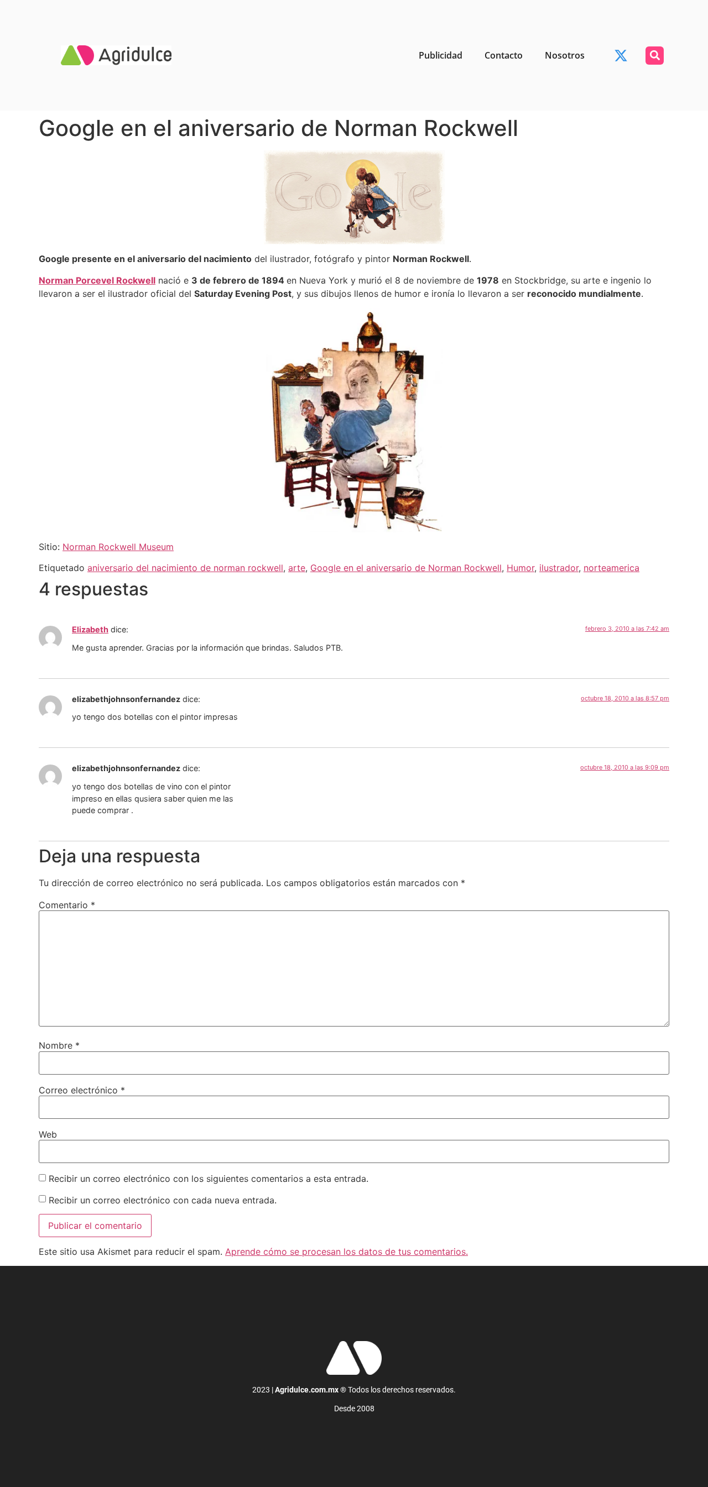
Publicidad (440, 55)
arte (296, 567)
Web (48, 1134)
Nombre (59, 1045)
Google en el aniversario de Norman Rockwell (406, 567)
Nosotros (565, 55)
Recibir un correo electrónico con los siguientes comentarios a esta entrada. (208, 1178)
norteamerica (611, 567)
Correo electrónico (82, 1090)
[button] (654, 55)
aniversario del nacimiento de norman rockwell (185, 567)
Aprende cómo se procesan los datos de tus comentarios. (346, 1251)
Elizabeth (90, 629)
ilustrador (559, 567)
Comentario (67, 904)
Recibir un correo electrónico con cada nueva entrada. (163, 1200)
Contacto (504, 55)
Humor (520, 567)
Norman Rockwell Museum (118, 546)
